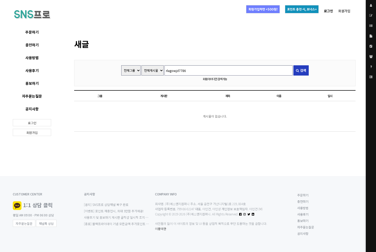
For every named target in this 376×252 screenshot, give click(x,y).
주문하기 (32, 32)
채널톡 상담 (46, 223)
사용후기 (32, 70)
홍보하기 (32, 83)
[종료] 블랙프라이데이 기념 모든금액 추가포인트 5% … (119, 224)
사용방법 (32, 57)
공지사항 (32, 108)
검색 (302, 70)
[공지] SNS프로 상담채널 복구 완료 (106, 204)
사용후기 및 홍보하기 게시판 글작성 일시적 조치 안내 (117, 217)
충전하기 (32, 44)
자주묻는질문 (32, 96)
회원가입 (344, 10)
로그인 (32, 123)
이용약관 (160, 228)
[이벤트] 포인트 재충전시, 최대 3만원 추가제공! (114, 211)
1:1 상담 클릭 (37, 205)
